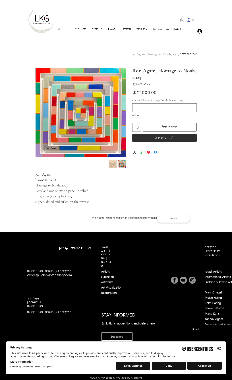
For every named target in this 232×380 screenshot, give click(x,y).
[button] (182, 20)
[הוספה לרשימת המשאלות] (136, 127)
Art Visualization (111, 287)
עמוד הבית (189, 54)
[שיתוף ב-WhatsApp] (141, 152)
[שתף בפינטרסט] (148, 152)
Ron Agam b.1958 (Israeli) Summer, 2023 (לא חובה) (157, 100)
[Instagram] (192, 280)
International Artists (218, 277)
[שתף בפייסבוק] (155, 152)
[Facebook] (174, 280)
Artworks (107, 282)
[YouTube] (183, 280)
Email (195, 329)
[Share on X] (134, 152)
